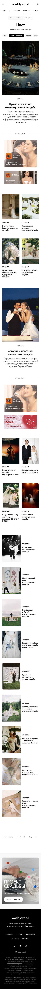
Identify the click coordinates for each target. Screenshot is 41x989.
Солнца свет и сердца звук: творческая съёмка (30, 772)
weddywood (20, 918)
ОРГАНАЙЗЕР (14, 11)
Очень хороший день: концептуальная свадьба (28, 581)
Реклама (9, 934)
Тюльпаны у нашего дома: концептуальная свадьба (30, 804)
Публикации (30, 934)
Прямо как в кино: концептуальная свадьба (20, 105)
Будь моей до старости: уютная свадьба (28, 677)
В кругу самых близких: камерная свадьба (10, 228)
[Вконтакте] (20, 946)
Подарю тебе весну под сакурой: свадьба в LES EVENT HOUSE (10, 517)
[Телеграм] (15, 946)
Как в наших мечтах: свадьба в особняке (30, 471)
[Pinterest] (26, 946)
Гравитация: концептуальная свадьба (28, 549)
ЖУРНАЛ (26, 11)
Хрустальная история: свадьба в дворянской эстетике (9, 273)
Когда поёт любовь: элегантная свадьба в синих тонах (30, 645)
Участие (19, 934)
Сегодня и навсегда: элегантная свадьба (20, 352)
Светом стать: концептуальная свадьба (28, 516)
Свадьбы (28, 17)
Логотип (25, 938)
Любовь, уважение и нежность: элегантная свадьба (30, 708)
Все (11, 17)
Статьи (19, 17)
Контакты (15, 938)
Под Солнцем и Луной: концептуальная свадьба (28, 613)
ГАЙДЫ (36, 11)
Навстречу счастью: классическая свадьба (30, 272)
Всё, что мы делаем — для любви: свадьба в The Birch (30, 740)
